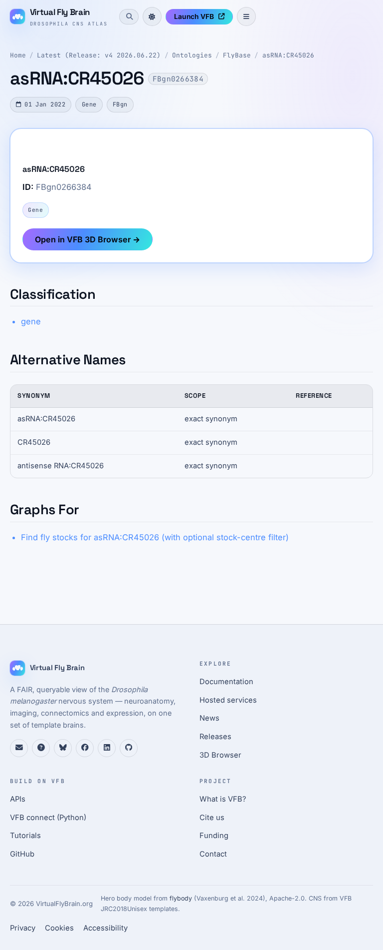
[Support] (19, 748)
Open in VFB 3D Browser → (87, 239)
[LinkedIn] (107, 748)
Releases (215, 736)
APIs (17, 799)
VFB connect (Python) (48, 817)
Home (18, 55)
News (209, 718)
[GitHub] (129, 748)
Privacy (22, 928)
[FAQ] (41, 748)
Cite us (211, 817)
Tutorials (25, 835)
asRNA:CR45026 (288, 55)
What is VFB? (222, 799)
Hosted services (228, 700)
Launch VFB (194, 16)
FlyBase (237, 55)
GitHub (22, 854)
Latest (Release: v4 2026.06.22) (99, 55)
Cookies (59, 928)
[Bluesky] (63, 748)
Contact (213, 854)
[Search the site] (128, 16)
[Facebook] (85, 748)
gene (31, 321)
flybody (181, 898)
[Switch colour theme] (152, 16)
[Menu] (246, 16)
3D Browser (220, 755)
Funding (213, 835)
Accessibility (105, 928)
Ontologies (192, 55)
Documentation (226, 681)
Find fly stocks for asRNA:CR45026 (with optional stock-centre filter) (155, 537)
